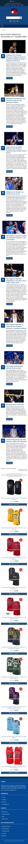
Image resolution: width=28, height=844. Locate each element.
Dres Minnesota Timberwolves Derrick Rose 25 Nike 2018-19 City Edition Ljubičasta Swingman (14, 707)
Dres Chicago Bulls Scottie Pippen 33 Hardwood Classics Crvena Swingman (14, 767)
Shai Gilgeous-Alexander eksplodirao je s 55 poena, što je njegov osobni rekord (16, 280)
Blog (5, 30)
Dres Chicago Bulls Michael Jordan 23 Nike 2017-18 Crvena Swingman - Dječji (14, 618)
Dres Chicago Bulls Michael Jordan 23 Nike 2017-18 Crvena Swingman (14, 558)
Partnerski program (6, 814)
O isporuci (4, 799)
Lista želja (4, 833)
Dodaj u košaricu (14, 504)
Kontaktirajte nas (5, 804)
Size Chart (4, 802)
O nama (3, 797)
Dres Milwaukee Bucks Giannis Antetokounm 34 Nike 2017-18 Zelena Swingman (14, 677)
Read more (9, 78)
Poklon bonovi (5, 811)
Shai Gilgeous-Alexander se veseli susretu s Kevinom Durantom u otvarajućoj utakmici (16, 326)
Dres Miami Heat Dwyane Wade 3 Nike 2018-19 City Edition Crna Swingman (14, 588)
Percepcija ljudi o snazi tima (15, 404)
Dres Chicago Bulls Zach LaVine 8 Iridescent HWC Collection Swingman (14, 498)
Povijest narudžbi (5, 828)
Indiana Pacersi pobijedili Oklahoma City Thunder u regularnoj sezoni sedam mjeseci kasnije (16, 150)
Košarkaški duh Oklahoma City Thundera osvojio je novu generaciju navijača (15, 100)
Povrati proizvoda (5, 831)
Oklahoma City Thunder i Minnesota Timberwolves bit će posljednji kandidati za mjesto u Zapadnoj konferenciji (16, 58)
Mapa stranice (5, 818)
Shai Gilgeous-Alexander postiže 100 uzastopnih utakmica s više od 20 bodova (16, 237)
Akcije (3, 816)
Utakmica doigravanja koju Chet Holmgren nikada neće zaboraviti (16, 440)
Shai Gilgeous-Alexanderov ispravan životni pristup (14, 367)
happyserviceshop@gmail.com (10, 790)
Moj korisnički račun (6, 826)
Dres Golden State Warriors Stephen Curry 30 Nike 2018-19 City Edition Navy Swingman (14, 647)
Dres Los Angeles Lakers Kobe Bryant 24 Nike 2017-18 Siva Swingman (14, 528)
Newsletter (4, 835)
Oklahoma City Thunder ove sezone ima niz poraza (14, 193)
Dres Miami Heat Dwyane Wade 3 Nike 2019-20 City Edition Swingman (14, 737)
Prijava (12, 1)
